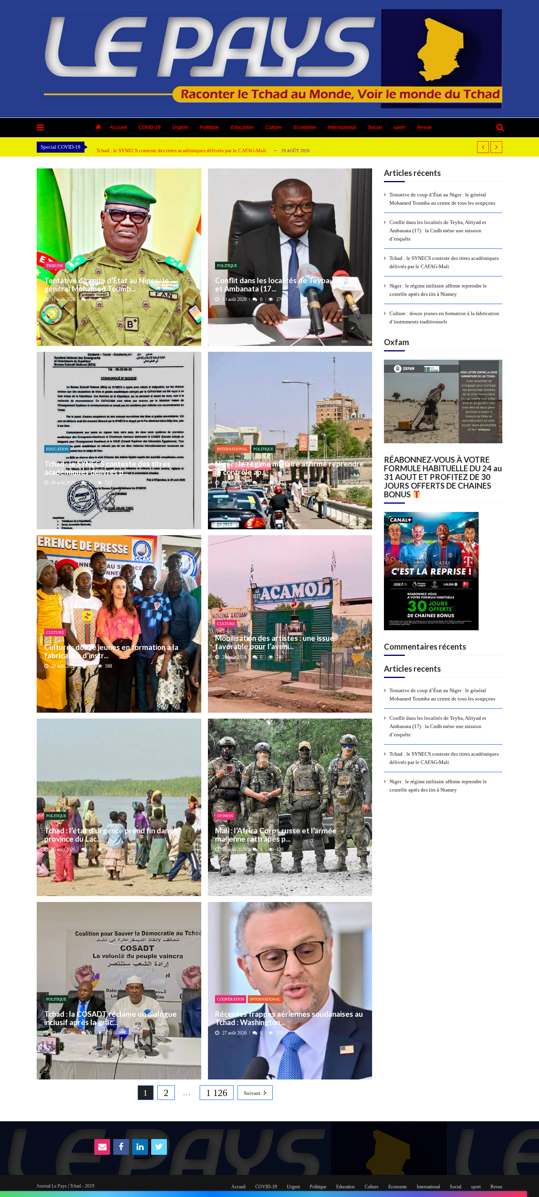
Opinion (225, 816)
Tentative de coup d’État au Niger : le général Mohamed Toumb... (106, 284)
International (342, 127)
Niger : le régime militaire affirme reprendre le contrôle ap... (289, 467)
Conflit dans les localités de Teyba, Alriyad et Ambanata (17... (286, 284)
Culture (273, 127)
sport (399, 127)
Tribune (54, 265)
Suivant (252, 1093)
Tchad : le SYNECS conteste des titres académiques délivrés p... (107, 467)
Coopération (230, 999)
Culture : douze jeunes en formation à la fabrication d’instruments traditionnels (444, 317)
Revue (424, 127)
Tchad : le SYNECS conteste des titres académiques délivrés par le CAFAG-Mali (181, 150)
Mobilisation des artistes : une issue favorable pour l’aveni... (274, 642)
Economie (305, 127)
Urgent (180, 127)
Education (242, 127)
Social (375, 127)
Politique (209, 127)
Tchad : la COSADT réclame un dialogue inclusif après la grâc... (110, 1018)
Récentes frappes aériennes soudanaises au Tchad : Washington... (289, 1018)
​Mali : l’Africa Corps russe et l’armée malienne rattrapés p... (276, 834)
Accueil (118, 127)
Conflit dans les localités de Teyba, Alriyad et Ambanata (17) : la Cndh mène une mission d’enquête (437, 230)
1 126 (216, 1093)
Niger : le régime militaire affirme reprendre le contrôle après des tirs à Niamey (438, 290)
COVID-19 (149, 127)
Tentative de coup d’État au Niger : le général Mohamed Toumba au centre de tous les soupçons (442, 199)
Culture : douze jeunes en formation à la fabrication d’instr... (111, 651)
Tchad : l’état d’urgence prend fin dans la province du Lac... (112, 834)
